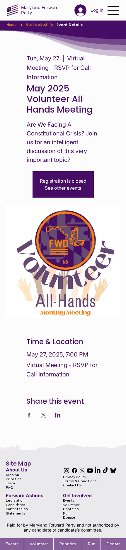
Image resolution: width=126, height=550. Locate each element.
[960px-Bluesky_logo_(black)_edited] (113, 470)
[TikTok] (105, 470)
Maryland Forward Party (40, 10)
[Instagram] (66, 470)
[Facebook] (74, 470)
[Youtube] (89, 470)
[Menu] (114, 10)
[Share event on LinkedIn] (58, 415)
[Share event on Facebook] (29, 415)
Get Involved (36, 24)
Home (11, 24)
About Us (16, 470)
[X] (82, 470)
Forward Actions (24, 495)
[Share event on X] (43, 415)
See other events (63, 188)
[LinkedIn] (97, 470)
